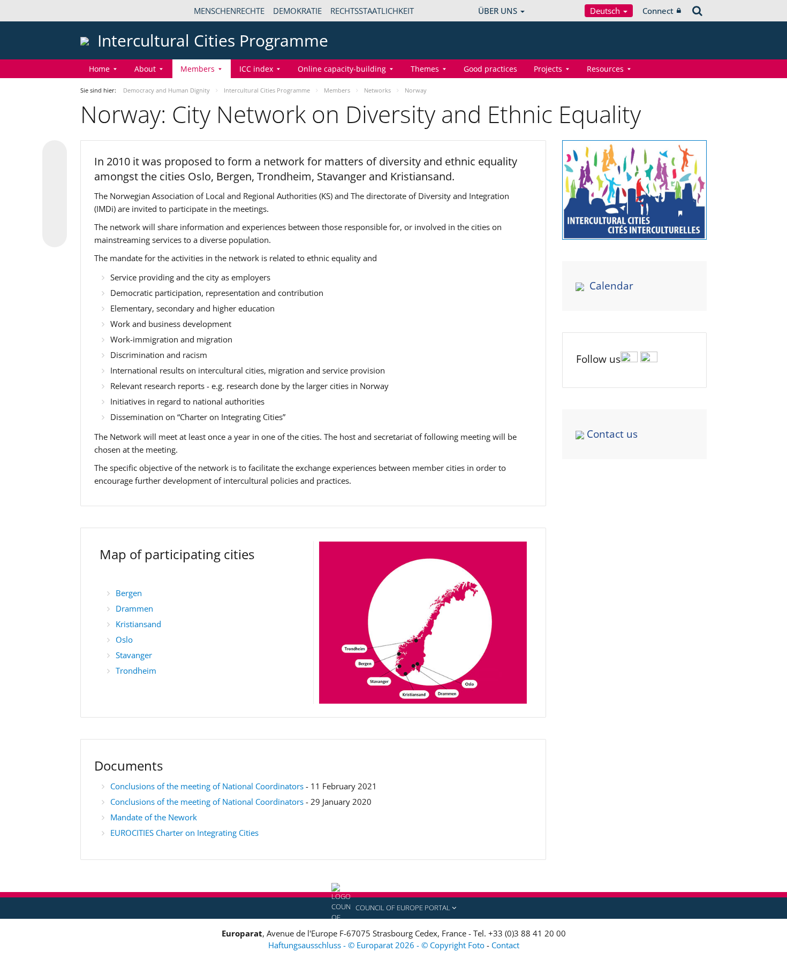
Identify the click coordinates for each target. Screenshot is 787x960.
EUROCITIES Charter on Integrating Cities (184, 832)
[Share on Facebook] (55, 194)
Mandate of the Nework (153, 817)
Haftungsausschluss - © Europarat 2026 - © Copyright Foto (377, 945)
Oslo (124, 639)
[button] (393, 908)
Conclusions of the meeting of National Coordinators (207, 786)
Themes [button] (425, 69)
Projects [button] (548, 69)
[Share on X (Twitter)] (55, 174)
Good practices (490, 69)
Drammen (134, 608)
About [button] (145, 69)
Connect (658, 10)
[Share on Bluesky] (55, 154)
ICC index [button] (256, 69)
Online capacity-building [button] (342, 69)
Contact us (612, 434)
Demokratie (297, 10)
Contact (505, 945)
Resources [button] (605, 69)
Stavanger (134, 655)
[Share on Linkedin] (55, 215)
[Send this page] (55, 235)
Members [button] (197, 69)
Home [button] (99, 69)
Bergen (129, 593)
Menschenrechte (229, 10)
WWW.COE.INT (107, 11)
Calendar (611, 286)
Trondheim (136, 670)
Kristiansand (138, 624)
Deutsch (606, 10)
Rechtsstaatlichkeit (372, 10)
